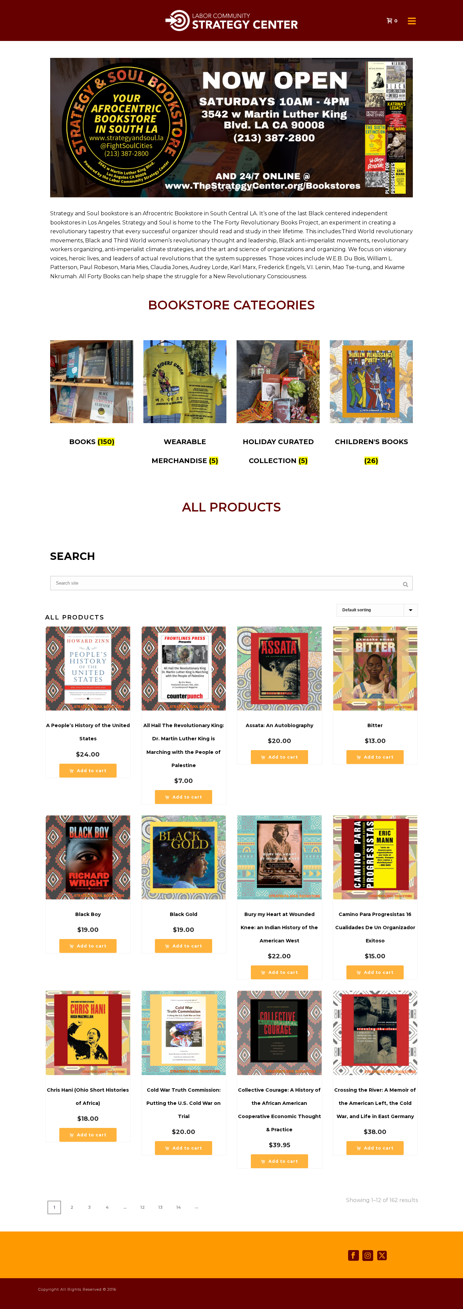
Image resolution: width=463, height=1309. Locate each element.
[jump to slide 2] (222, 189)
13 (160, 1207)
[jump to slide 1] (215, 189)
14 (178, 1207)
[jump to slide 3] (229, 189)
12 (142, 1207)
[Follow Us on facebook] (353, 1256)
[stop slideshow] (251, 189)
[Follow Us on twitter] (382, 1256)
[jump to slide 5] (244, 189)
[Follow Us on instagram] (367, 1256)
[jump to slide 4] (237, 189)
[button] (88, 771)
